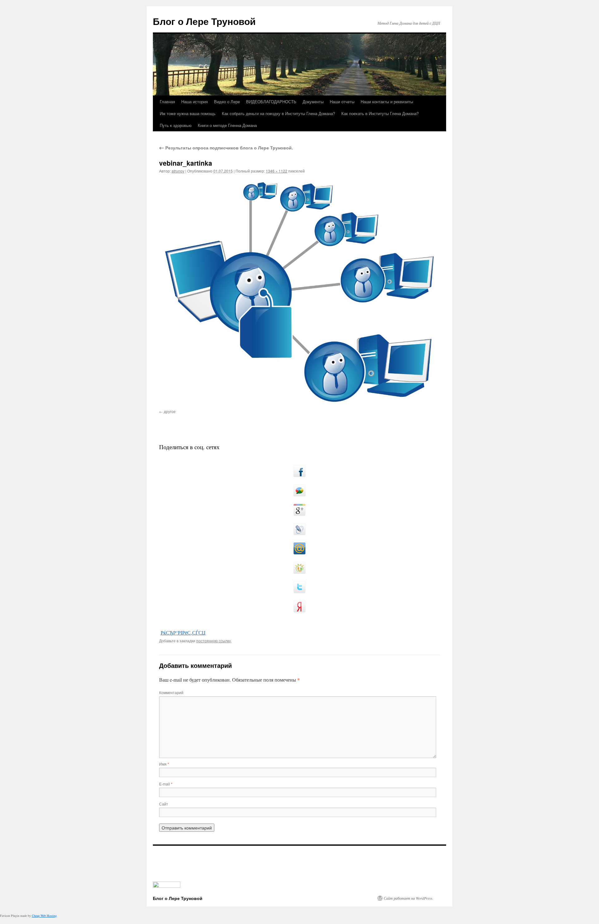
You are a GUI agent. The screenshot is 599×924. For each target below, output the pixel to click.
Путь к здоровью (176, 125)
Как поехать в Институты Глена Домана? (380, 113)
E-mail (166, 783)
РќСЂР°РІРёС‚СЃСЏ (183, 632)
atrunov (178, 170)
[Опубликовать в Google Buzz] (299, 490)
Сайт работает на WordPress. (408, 898)
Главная (167, 102)
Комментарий (171, 692)
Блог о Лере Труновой (204, 21)
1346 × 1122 (276, 170)
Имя (164, 763)
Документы (313, 102)
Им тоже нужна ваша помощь (188, 113)
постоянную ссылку (213, 640)
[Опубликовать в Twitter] (299, 587)
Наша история (194, 102)
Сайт (163, 803)
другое (170, 411)
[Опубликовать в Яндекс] (299, 606)
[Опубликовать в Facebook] (299, 471)
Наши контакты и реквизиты (387, 102)
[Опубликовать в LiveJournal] (299, 529)
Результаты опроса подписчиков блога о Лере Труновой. (226, 147)
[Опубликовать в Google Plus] (299, 510)
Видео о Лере (227, 102)
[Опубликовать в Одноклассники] (299, 568)
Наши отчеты (342, 102)
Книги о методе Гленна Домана (227, 125)
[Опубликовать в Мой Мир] (299, 548)
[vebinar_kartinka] (299, 292)
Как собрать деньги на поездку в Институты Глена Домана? (278, 113)
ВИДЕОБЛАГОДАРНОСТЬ (271, 102)
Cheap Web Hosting (44, 915)
